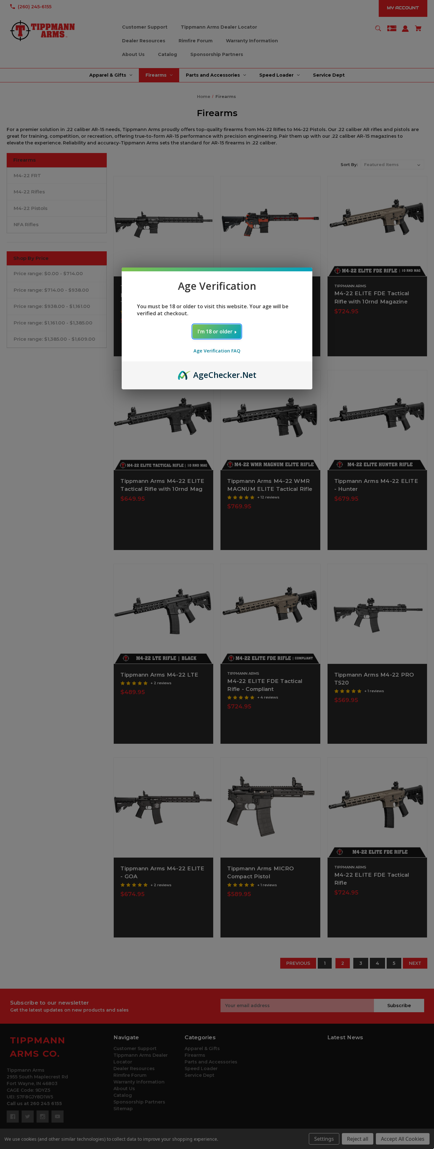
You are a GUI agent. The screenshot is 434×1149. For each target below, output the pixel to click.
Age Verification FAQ (217, 351)
